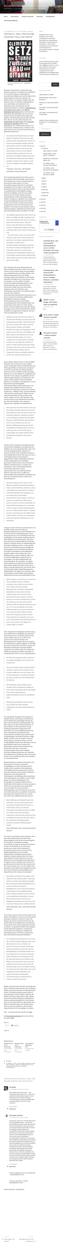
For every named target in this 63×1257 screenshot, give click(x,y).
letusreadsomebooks (13, 1016)
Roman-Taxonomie (27, 16)
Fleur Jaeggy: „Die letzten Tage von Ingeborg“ (50, 302)
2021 (43, 211)
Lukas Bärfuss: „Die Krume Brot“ (29, 1045)
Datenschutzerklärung (11, 20)
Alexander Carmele (26, 31)
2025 (43, 199)
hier (30, 1012)
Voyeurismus (10, 1067)
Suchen (55, 84)
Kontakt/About (50, 16)
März (45, 189)
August (45, 148)
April (44, 187)
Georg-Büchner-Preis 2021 (24, 1064)
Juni (44, 181)
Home (6, 16)
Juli (44, 178)
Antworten (12, 1109)
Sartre (24, 1066)
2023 (43, 205)
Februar (45, 192)
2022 (43, 208)
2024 (43, 202)
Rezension (17, 1066)
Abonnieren (45, 134)
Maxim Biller (13, 122)
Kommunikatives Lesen (25, 6)
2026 (43, 146)
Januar (45, 195)
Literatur (9, 1066)
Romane (8, 1061)
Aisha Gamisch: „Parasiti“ (46, 94)
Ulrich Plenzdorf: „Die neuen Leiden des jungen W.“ (51, 250)
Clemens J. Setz (11, 1063)
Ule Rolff (12, 1087)
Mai (44, 184)
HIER (44, 65)
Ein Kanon (40, 16)
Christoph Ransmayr (45, 222)
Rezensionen (15, 16)
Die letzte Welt (44, 221)
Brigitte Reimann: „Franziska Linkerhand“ (50, 280)
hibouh (45, 300)
